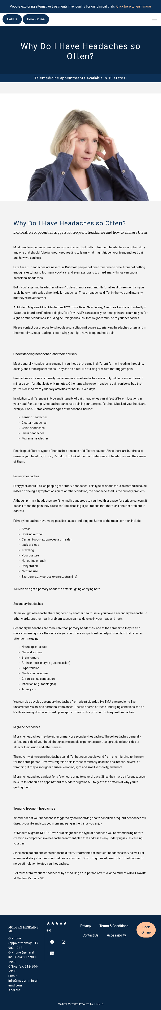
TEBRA (99, 1004)
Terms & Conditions (114, 926)
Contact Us (91, 935)
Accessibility (116, 935)
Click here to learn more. (134, 6)
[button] (155, 20)
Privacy (85, 926)
